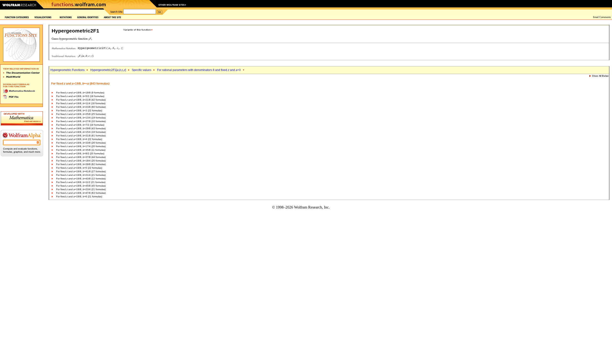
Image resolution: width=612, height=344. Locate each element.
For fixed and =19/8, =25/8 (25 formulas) (81, 114)
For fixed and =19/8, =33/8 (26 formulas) (81, 142)
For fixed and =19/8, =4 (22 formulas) (79, 139)
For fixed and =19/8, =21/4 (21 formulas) (81, 175)
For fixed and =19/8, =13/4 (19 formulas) (81, 117)
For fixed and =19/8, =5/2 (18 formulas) (80, 96)
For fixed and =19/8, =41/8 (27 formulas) (81, 171)
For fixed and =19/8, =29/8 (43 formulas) (81, 128)
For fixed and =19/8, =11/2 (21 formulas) (80, 182)
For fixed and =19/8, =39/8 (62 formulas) (81, 164)
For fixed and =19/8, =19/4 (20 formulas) (81, 160)
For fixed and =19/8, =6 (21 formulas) (79, 196)
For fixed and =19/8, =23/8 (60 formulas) (81, 107)
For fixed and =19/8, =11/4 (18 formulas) (80, 103)
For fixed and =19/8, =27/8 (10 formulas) (81, 121)
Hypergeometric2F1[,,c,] (108, 70)
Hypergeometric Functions (67, 70)
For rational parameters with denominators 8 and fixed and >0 (199, 70)
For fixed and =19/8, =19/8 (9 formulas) (80, 92)
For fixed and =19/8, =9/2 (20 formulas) (80, 153)
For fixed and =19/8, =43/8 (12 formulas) (81, 178)
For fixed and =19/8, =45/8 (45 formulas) (81, 185)
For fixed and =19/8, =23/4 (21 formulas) (81, 189)
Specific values (141, 70)
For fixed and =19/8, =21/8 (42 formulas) (81, 99)
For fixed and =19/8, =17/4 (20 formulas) (81, 146)
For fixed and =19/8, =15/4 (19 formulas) (81, 132)
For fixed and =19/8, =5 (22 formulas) (79, 168)
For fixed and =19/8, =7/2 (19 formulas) (80, 125)
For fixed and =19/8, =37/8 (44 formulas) (81, 157)
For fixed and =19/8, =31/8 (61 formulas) (81, 135)
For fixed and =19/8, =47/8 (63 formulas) (81, 193)
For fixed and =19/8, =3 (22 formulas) (79, 110)
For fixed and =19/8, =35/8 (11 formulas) (80, 150)
